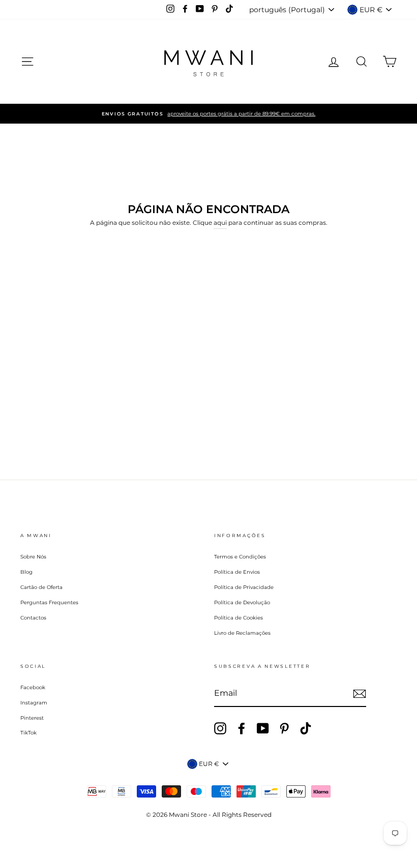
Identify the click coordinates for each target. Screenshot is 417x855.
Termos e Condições (240, 556)
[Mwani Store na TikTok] (306, 728)
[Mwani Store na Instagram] (220, 728)
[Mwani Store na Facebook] (241, 728)
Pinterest (32, 718)
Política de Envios (237, 572)
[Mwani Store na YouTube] (263, 728)
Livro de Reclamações (242, 633)
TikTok (28, 732)
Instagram (33, 702)
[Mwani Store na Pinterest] (284, 728)
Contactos (33, 617)
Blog (26, 572)
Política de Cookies (238, 617)
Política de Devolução (242, 602)
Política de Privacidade (244, 587)
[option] (208, 114)
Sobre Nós (33, 556)
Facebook (32, 687)
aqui (220, 222)
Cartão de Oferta (41, 587)
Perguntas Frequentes (49, 602)
